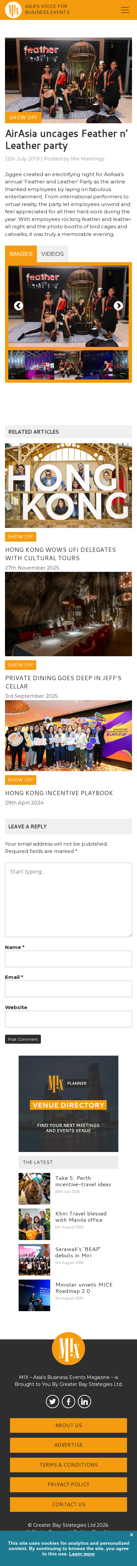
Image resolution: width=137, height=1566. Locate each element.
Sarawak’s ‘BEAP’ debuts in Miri (78, 1252)
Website (16, 1007)
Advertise (68, 1444)
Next (118, 306)
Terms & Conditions (68, 1464)
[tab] (21, 254)
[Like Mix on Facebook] (68, 1401)
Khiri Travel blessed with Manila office (81, 1216)
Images (21, 254)
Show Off (23, 117)
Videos (52, 254)
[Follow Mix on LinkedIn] (84, 1401)
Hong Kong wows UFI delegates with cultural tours (60, 553)
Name (15, 947)
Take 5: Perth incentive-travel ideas (83, 1181)
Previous (18, 306)
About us (68, 1425)
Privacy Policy (68, 1484)
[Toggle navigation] (125, 10)
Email (14, 977)
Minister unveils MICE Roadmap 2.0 (84, 1287)
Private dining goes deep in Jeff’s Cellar (63, 682)
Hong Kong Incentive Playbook (59, 792)
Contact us (68, 1504)
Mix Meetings (87, 159)
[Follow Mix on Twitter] (52, 1401)
